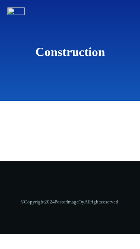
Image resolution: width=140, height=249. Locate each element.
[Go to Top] (125, 234)
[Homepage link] (16, 11)
